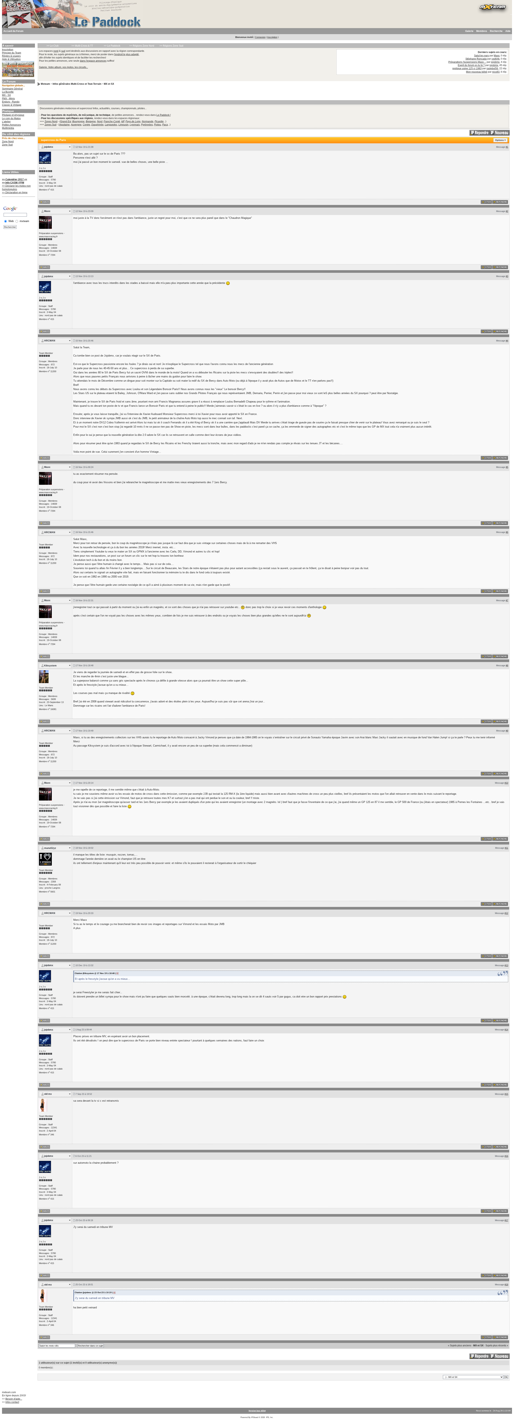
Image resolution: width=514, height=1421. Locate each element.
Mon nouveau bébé (476, 71)
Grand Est (65, 121)
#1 (507, 147)
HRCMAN (49, 340)
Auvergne (76, 124)
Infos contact (12, 1402)
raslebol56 (492, 68)
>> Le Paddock (112, 45)
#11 (506, 848)
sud (63, 51)
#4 (507, 340)
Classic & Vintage (11, 105)
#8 (507, 665)
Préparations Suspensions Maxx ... (467, 62)
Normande (147, 121)
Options (499, 140)
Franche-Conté (112, 121)
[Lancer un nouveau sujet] (500, 132)
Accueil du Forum (13, 31)
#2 (507, 211)
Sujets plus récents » (496, 1345)
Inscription (272, 37)
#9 (507, 730)
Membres (481, 31)
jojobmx (495, 62)
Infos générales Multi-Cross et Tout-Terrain (77, 84)
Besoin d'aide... (13, 1399)
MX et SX (109, 84)
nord (55, 51)
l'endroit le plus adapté (126, 54)
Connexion (260, 37)
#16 (506, 1156)
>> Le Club (53, 45)
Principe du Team (11, 52)
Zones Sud (50, 124)
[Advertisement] (18, 159)
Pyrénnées (147, 124)
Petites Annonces (11, 124)
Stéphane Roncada (476, 58)
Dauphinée (97, 124)
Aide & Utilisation (11, 59)
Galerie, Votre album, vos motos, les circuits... (63, 67)
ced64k (496, 58)
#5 (507, 467)
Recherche (496, 31)
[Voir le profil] (45, 157)
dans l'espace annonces (93, 60)
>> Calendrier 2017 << (14, 179)
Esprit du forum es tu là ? (471, 65)
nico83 (496, 71)
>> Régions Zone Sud (171, 45)
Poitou (157, 124)
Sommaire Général (12, 88)
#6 (507, 532)
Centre (86, 124)
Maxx (497, 55)
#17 (506, 1220)
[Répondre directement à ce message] (500, 202)
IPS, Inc (269, 1417)
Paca (165, 124)
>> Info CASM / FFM (13, 182)
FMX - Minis (8, 98)
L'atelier (6, 121)
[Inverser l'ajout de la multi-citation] (486, 202)
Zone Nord (8, 141)
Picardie (159, 121)
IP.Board (254, 1417)
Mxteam (45, 84)
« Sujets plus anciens (459, 1345)
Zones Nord (51, 121)
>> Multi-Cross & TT (82, 45)
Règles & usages (11, 56)
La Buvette (8, 92)
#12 (506, 913)
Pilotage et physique (13, 115)
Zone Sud (7, 144)
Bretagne (91, 121)
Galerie (469, 31)
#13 (506, 965)
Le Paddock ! (163, 115)
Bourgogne (78, 121)
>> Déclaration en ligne (15, 192)
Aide (508, 31)
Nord (99, 121)
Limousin (123, 124)
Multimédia (8, 128)
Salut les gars (481, 55)
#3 (507, 276)
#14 (506, 1029)
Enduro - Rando (10, 101)
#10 (506, 783)
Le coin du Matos (11, 118)
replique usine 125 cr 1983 (467, 68)
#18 (506, 1284)
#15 (506, 1094)
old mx (48, 1094)
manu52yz (50, 848)
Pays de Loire (133, 121)
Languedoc (111, 124)
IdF (122, 121)
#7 (507, 600)
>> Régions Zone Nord (141, 45)
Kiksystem (50, 665)
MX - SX (6, 95)
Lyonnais (135, 124)
